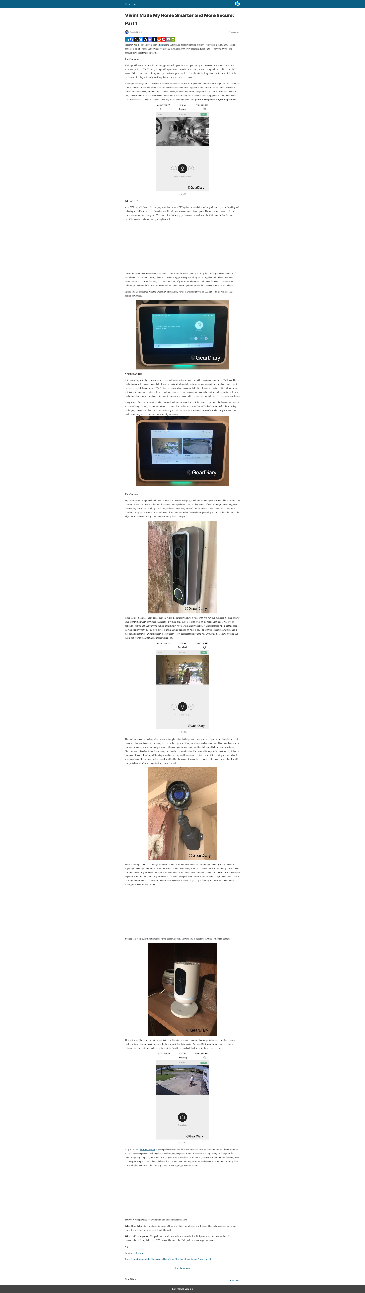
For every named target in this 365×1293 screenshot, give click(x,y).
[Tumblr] (154, 40)
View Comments (182, 1268)
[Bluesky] (141, 40)
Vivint (208, 1259)
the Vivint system (147, 1149)
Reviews (140, 1253)
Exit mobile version (182, 1288)
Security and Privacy (195, 1259)
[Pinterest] (163, 40)
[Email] (168, 40)
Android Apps (137, 1259)
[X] (136, 40)
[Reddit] (159, 40)
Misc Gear (179, 1259)
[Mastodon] (150, 40)
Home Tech (168, 1259)
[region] (182, 246)
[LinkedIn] (127, 40)
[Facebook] (131, 40)
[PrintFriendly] (173, 40)
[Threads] (145, 40)
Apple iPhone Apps (153, 1259)
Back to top (235, 1280)
